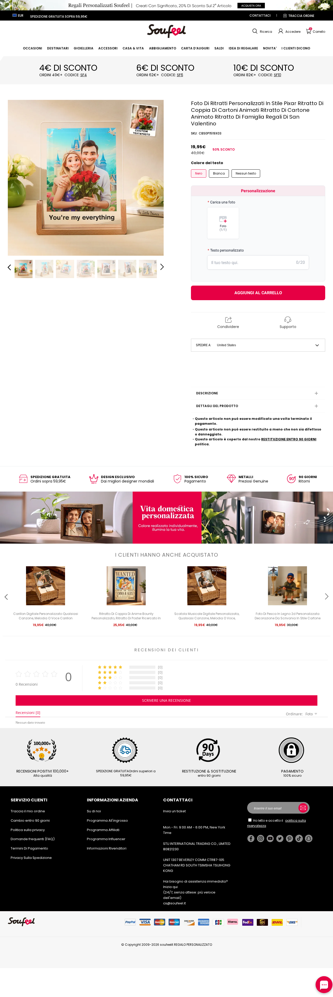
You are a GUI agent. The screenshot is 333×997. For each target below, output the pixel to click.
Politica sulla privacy (28, 829)
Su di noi (94, 811)
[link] (32, 48)
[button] (261, 31)
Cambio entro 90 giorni (30, 820)
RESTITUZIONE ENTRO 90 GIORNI (288, 439)
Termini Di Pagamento (29, 848)
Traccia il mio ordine (28, 811)
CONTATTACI (260, 15)
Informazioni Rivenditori (106, 848)
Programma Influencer (106, 839)
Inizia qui (170, 886)
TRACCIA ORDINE (301, 16)
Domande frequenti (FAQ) (33, 839)
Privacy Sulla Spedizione (31, 857)
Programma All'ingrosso (107, 820)
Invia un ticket (174, 811)
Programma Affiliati (103, 829)
